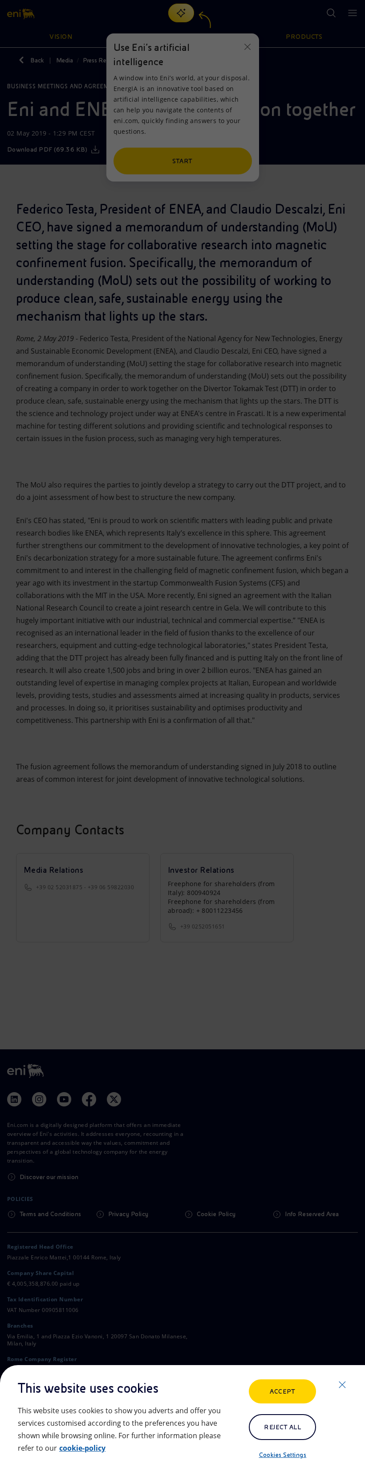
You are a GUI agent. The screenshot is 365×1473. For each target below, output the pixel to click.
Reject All (282, 1427)
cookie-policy (82, 1448)
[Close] (342, 1384)
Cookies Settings (283, 1454)
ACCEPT (282, 1391)
